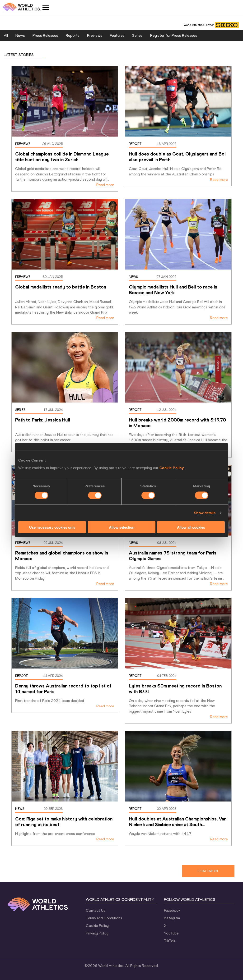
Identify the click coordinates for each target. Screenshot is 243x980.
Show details (204, 513)
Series (137, 35)
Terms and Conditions (104, 918)
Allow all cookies (191, 527)
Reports (72, 35)
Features (117, 35)
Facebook (172, 910)
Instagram (172, 918)
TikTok (169, 941)
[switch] (95, 495)
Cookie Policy (171, 468)
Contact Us (95, 910)
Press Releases (45, 35)
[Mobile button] (45, 7)
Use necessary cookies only (52, 527)
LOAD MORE (208, 871)
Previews (94, 35)
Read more (105, 185)
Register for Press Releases (173, 35)
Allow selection (121, 527)
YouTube (171, 933)
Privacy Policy (97, 933)
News (20, 35)
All (6, 35)
